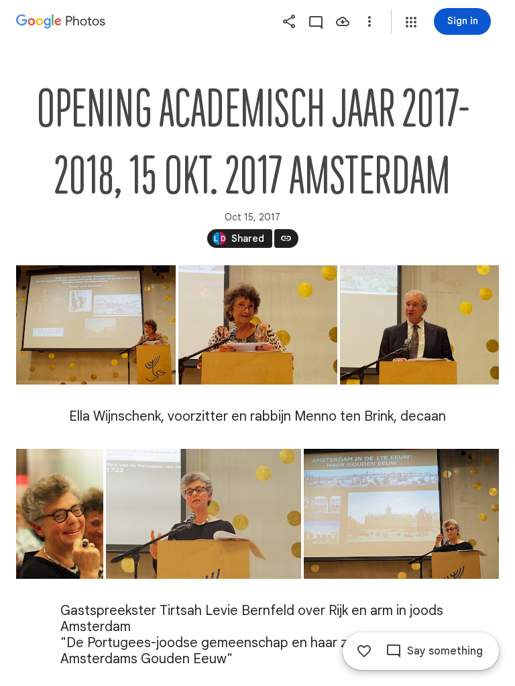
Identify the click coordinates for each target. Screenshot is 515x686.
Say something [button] (445, 651)
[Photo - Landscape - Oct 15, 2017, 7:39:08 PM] (257, 325)
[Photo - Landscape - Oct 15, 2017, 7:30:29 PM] (96, 325)
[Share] (289, 21)
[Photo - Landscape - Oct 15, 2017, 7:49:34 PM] (203, 514)
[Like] (364, 651)
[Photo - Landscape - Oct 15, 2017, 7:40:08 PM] (419, 325)
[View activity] (315, 21)
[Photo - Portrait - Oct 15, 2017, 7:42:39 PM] (59, 514)
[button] (411, 22)
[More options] (369, 21)
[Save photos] (342, 21)
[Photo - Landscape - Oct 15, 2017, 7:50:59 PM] (401, 514)
